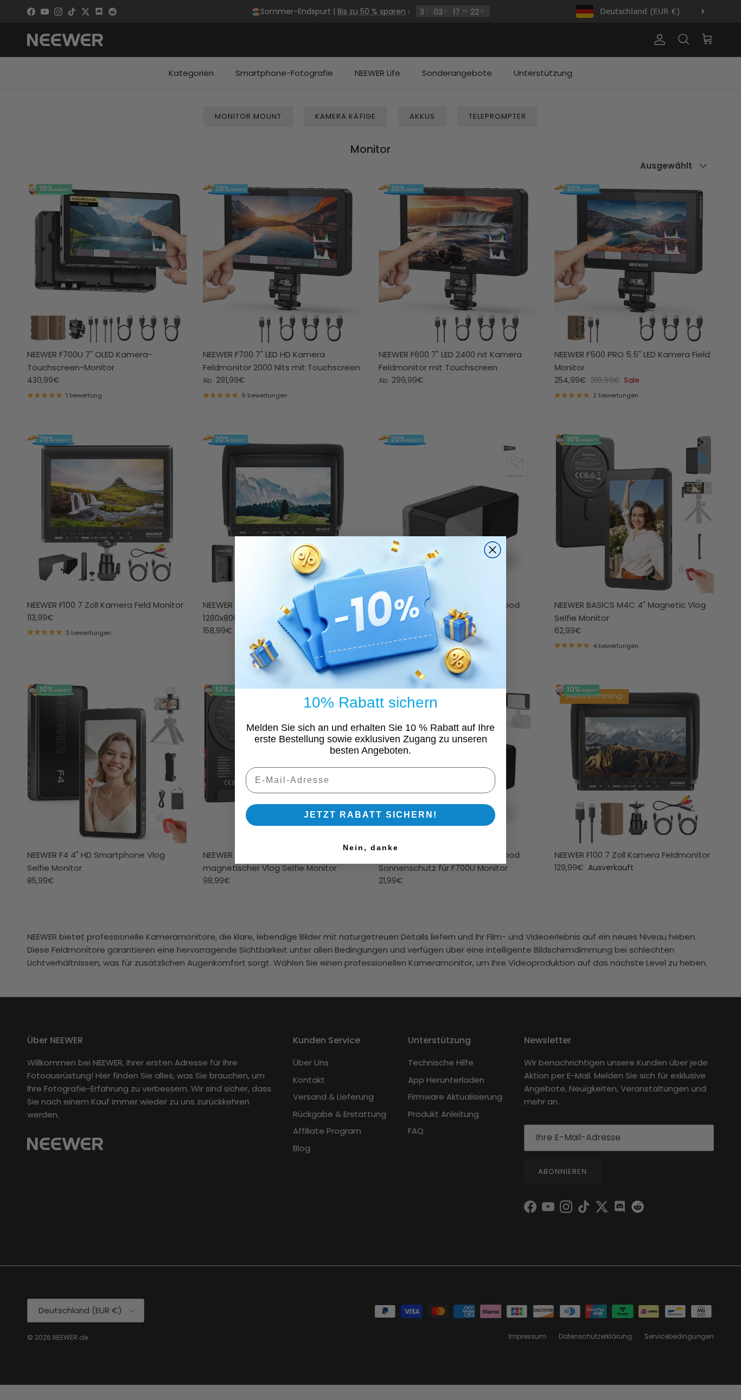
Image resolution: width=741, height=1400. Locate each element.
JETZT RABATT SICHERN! (370, 814)
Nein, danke (371, 847)
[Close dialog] (492, 550)
